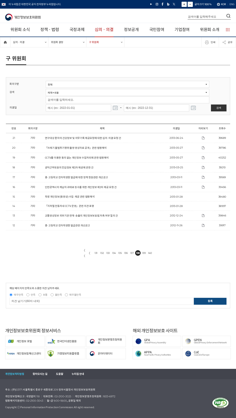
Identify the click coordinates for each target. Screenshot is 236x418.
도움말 (59, 374)
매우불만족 (75, 294)
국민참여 (156, 29)
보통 (45, 294)
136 (126, 253)
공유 (230, 42)
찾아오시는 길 (40, 374)
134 (114, 253)
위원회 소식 (20, 29)
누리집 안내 (78, 374)
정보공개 (131, 29)
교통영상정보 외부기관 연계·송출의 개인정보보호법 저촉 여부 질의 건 (81, 215)
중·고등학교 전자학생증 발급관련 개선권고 (67, 225)
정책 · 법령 (49, 29)
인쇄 (213, 42)
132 (102, 253)
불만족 (58, 294)
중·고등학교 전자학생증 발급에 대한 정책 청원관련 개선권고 (76, 177)
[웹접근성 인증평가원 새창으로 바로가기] (220, 403)
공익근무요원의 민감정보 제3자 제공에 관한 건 (69, 167)
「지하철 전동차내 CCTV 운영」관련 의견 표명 (69, 206)
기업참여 (182, 29)
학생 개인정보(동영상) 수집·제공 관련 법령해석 (70, 196)
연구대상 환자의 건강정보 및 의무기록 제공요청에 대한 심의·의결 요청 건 (83, 138)
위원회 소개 (209, 29)
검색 (12, 92)
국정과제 (76, 29)
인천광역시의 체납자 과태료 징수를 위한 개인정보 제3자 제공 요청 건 (81, 187)
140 (150, 253)
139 (144, 253)
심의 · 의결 (104, 29)
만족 (33, 294)
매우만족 (18, 294)
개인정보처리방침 (14, 374)
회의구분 (14, 84)
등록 (210, 301)
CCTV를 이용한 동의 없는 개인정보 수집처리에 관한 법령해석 (77, 157)
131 (96, 253)
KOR (223, 4)
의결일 (13, 107)
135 (120, 253)
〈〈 (83, 253)
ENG (231, 4)
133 (108, 253)
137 (132, 253)
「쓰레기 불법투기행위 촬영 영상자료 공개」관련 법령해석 (76, 148)
